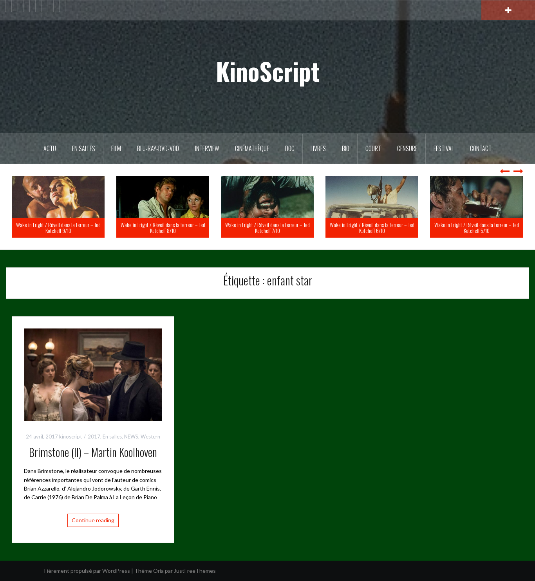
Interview (207, 148)
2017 (94, 436)
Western (150, 436)
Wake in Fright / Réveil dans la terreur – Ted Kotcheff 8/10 (262, 227)
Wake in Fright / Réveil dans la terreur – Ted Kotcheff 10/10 (53, 227)
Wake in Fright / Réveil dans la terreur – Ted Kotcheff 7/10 (367, 227)
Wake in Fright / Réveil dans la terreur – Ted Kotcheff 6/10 (471, 227)
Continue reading (93, 520)
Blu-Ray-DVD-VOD (158, 148)
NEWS (131, 436)
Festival (444, 148)
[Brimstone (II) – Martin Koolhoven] (93, 373)
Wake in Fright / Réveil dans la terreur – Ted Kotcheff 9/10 (158, 227)
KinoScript (268, 71)
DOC (290, 148)
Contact (481, 148)
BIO (345, 148)
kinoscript (70, 436)
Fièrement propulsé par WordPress (87, 570)
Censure (407, 148)
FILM (116, 148)
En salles (83, 148)
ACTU (49, 148)
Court (373, 148)
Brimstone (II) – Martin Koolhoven (93, 452)
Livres (318, 148)
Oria (158, 570)
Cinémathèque (252, 148)
